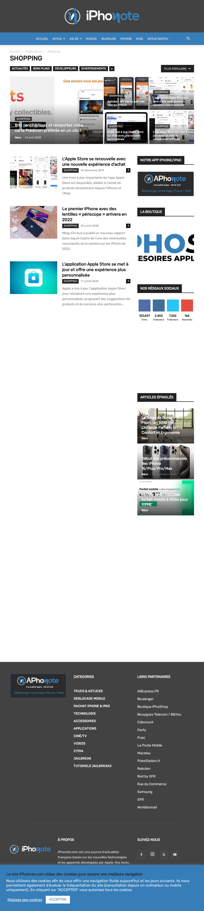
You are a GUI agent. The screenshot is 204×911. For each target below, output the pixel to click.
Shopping (23, 119)
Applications (34, 51)
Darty (141, 730)
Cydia (78, 751)
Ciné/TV (80, 736)
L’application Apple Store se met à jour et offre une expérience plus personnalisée (95, 270)
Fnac (141, 738)
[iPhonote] (102, 16)
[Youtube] (175, 855)
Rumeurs (108, 38)
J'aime (144, 301)
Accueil (42, 38)
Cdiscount (145, 722)
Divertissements (93, 68)
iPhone (126, 38)
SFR (140, 799)
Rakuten (144, 768)
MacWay (144, 753)
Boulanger (145, 699)
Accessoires (85, 721)
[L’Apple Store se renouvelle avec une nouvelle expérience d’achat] (33, 172)
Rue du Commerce (151, 784)
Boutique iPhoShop (152, 707)
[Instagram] (152, 855)
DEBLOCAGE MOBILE (89, 698)
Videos (79, 743)
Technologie (85, 713)
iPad (139, 38)
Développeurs (65, 68)
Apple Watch (158, 38)
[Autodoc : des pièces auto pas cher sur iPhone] (126, 93)
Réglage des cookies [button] (24, 900)
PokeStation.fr (148, 761)
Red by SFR (146, 776)
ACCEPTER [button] (57, 899)
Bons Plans (41, 68)
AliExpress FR (148, 691)
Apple (57, 38)
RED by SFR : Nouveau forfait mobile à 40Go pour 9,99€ (165, 499)
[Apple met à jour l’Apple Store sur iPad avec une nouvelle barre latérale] (126, 127)
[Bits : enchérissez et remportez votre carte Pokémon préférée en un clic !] (56, 116)
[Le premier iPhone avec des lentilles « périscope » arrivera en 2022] (33, 222)
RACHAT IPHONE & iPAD (92, 706)
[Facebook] (141, 855)
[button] (188, 39)
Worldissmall (147, 807)
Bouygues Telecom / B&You (159, 714)
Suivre (158, 301)
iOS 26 (73, 38)
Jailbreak (82, 758)
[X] (164, 855)
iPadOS (91, 38)
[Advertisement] (165, 359)
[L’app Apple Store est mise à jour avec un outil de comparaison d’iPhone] (171, 127)
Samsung (144, 792)
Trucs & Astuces (88, 691)
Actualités (20, 68)
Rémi (18, 137)
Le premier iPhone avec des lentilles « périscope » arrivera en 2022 (94, 214)
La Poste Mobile (149, 745)
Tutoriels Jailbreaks (92, 766)
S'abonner (187, 301)
